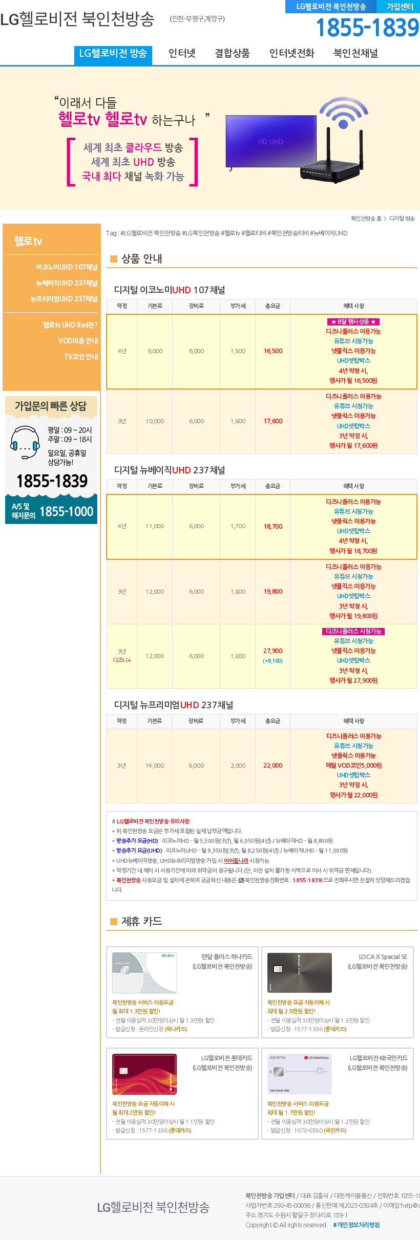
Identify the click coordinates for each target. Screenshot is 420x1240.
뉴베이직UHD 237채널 (66, 283)
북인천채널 (356, 53)
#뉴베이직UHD (328, 233)
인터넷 (182, 53)
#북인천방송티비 (287, 233)
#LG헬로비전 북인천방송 (150, 233)
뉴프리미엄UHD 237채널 (63, 299)
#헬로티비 (253, 233)
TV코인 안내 (80, 357)
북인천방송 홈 (366, 219)
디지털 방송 (402, 219)
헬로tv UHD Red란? (70, 325)
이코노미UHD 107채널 (66, 267)
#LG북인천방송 (200, 233)
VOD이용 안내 (77, 341)
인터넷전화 (292, 53)
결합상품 (232, 53)
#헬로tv (230, 233)
